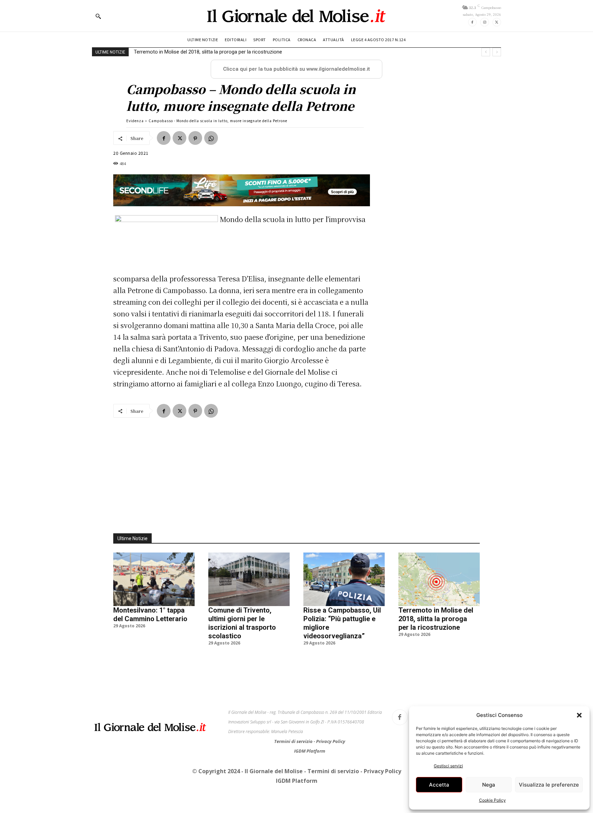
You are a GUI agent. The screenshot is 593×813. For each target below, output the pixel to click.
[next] (496, 52)
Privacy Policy (330, 741)
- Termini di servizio (332, 771)
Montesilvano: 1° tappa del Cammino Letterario (150, 614)
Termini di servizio (294, 741)
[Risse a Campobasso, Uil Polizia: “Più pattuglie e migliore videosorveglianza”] (344, 579)
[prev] (485, 52)
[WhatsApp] (211, 138)
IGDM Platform (309, 751)
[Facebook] (472, 22)
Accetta (439, 784)
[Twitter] (496, 22)
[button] (579, 715)
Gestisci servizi (448, 765)
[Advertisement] (296, 471)
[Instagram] (484, 22)
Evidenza (135, 120)
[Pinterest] (195, 138)
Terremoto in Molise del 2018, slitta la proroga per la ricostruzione (208, 52)
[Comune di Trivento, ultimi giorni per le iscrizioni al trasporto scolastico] (249, 579)
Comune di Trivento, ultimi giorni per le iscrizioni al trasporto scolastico (242, 623)
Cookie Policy (492, 800)
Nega (488, 784)
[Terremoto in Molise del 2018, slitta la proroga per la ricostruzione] (439, 579)
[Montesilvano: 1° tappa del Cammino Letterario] (154, 579)
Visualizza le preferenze (549, 784)
